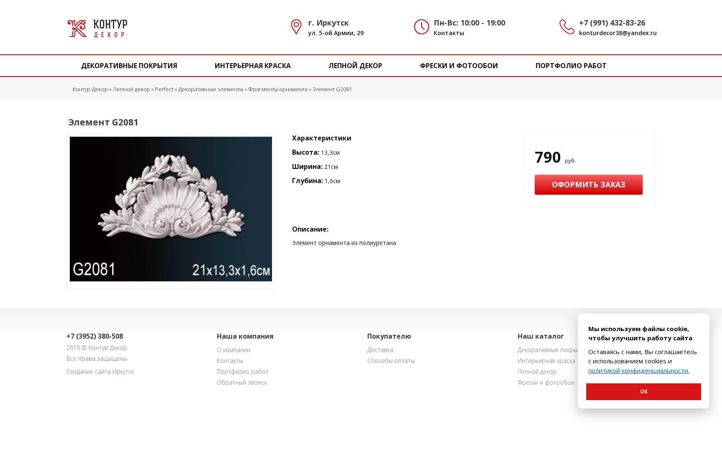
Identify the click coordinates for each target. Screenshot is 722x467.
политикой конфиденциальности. (638, 370)
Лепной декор (355, 65)
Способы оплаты (391, 361)
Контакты (449, 33)
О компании (233, 350)
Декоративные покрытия (129, 65)
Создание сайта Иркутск (100, 371)
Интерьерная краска (253, 65)
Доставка (380, 350)
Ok (644, 391)
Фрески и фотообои (459, 65)
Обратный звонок (242, 382)
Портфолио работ (571, 65)
